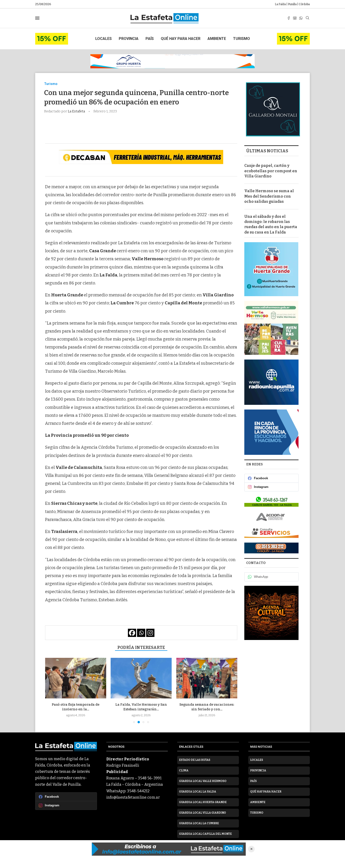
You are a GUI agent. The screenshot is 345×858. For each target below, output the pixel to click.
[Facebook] (289, 18)
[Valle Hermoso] (271, 328)
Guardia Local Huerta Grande (203, 802)
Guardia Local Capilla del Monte (205, 833)
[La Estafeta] (169, 849)
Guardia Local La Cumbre (199, 823)
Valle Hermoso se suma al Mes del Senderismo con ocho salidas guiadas (269, 196)
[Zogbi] (271, 548)
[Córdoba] (271, 432)
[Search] (307, 18)
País (150, 38)
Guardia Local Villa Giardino (202, 812)
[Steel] (271, 613)
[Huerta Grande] (271, 269)
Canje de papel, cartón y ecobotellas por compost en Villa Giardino (270, 170)
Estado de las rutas (194, 760)
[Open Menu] (37, 18)
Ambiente (216, 38)
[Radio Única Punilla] (271, 382)
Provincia (128, 38)
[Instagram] (295, 18)
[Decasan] (141, 157)
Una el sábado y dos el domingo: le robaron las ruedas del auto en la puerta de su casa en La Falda (270, 224)
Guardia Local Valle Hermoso (202, 781)
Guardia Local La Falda (197, 791)
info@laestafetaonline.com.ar (133, 797)
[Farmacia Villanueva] (271, 501)
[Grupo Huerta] (172, 61)
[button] (51, 690)
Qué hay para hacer (180, 38)
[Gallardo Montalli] (272, 109)
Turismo (241, 38)
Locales (103, 38)
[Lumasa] (271, 532)
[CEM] (51, 35)
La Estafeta (77, 111)
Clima (183, 770)
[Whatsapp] (301, 18)
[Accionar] (271, 516)
